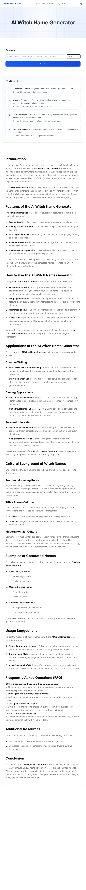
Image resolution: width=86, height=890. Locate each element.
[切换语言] (81, 4)
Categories (59, 3)
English (70, 56)
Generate (43, 64)
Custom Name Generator (44, 3)
